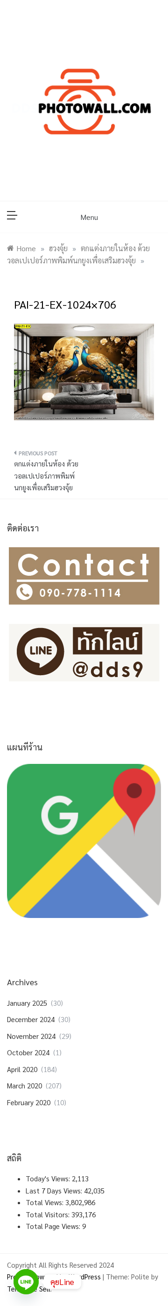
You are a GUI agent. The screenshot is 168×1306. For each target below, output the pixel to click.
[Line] (26, 1281)
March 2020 (24, 1085)
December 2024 (31, 1019)
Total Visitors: (48, 1214)
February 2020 (28, 1102)
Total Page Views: (54, 1225)
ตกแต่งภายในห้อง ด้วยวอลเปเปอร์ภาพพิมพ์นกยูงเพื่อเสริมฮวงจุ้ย (46, 475)
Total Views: (45, 1202)
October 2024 (28, 1052)
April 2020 (22, 1069)
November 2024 (31, 1035)
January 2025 (27, 1002)
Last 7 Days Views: (55, 1190)
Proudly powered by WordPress (55, 1276)
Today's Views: (49, 1178)
